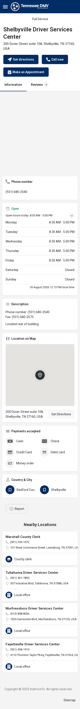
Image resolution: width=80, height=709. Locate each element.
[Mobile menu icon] (5, 6)
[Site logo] (30, 6)
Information (13, 84)
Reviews (39, 84)
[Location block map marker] (40, 375)
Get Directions (61, 414)
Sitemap (70, 700)
